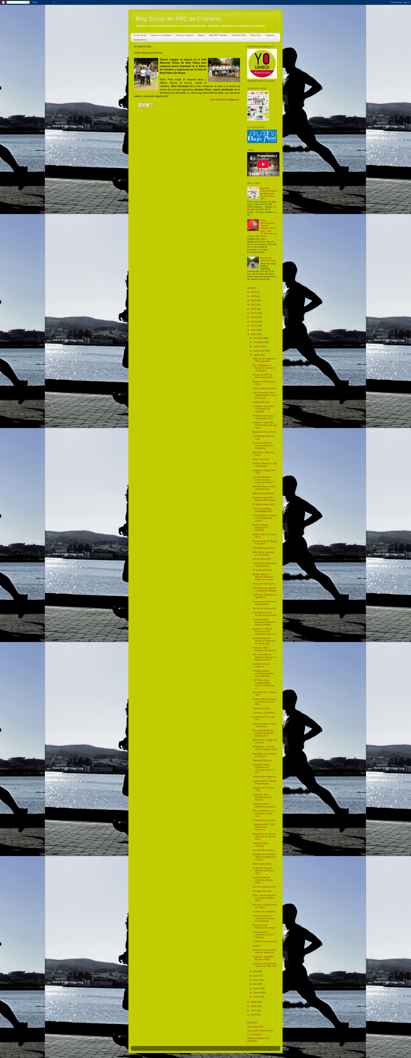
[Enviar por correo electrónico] (139, 105)
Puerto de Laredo (262, 708)
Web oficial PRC (255, 1027)
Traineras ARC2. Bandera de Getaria (264, 805)
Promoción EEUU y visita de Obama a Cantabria (263, 445)
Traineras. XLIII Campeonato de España (262, 797)
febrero (257, 992)
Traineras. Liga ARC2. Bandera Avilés (264, 958)
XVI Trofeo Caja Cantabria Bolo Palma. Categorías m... (263, 684)
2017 (254, 304)
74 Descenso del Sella (264, 820)
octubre (257, 346)
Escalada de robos (262, 891)
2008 (254, 1006)
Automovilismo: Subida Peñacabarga (264, 782)
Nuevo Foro (255, 35)
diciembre (258, 338)
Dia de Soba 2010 (262, 559)
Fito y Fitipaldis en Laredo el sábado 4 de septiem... (264, 368)
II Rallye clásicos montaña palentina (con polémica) (263, 673)
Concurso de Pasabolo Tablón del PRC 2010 (265, 964)
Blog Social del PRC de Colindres (179, 19)
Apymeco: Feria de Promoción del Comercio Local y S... (265, 631)
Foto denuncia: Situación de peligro (264, 926)
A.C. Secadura (254, 1034)
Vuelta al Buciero (261, 402)
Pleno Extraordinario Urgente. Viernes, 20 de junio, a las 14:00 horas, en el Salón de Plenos (261, 228)
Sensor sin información (264, 608)
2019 (254, 296)
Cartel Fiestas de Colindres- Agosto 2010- (263, 880)
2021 (254, 292)
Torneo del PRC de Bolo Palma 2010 (262, 376)
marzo (256, 988)
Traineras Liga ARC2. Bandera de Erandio (264, 498)
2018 (254, 300)
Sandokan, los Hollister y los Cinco (264, 754)
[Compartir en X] (147, 105)
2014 (254, 317)
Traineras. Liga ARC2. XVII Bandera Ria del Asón (264, 425)
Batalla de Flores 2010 (264, 432)
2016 (254, 309)
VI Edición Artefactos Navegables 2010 (263, 417)
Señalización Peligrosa (264, 776)
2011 (253, 330)
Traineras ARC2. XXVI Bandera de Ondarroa (264, 827)
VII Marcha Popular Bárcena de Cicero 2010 (263, 870)
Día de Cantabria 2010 (264, 887)
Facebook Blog (239, 35)
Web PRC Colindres (218, 35)
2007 (254, 1010)
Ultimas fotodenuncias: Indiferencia (264, 725)
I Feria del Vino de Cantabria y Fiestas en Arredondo (264, 918)
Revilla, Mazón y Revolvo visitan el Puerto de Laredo (263, 577)
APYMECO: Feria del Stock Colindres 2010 (265, 748)
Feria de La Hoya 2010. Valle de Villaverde (265, 951)
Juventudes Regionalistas (260, 1030)
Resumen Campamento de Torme (265, 906)
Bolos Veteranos (261, 459)
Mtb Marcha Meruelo (263, 493)
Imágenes (269, 35)
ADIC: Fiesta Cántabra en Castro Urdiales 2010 (264, 898)
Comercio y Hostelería (161, 35)
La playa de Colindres (264, 911)
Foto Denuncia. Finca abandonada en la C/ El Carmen (264, 395)
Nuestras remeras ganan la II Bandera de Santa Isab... (264, 641)
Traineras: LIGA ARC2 (264, 713)
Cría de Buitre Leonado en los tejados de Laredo (264, 518)
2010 (254, 334)
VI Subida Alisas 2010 (264, 504)
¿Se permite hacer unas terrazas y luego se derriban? (263, 479)
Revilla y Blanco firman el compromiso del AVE (264, 701)
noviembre (259, 342)
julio (255, 971)
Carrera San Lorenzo (263, 850)
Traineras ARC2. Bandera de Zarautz (264, 649)
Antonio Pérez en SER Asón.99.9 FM (264, 487)
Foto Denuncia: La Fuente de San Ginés (265, 613)
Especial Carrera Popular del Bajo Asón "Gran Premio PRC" (268, 193)
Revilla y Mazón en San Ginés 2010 (265, 464)
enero (256, 997)
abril (255, 984)
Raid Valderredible (262, 864)
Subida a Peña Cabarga (260, 844)
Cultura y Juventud (184, 35)
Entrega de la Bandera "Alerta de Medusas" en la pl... (264, 857)
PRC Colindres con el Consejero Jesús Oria (263, 813)
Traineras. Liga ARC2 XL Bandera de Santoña (263, 409)
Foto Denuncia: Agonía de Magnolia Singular (265, 589)
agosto (257, 355)
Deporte (201, 35)
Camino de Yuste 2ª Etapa (267, 259)
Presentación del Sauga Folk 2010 (265, 542)
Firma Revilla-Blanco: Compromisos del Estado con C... (263, 733)
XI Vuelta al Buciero (262, 570)
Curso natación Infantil (264, 388)
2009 (254, 1002)
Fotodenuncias (140, 40)
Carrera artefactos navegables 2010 (263, 509)
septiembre (259, 351)
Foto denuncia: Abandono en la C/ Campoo (263, 934)
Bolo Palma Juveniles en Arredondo (263, 553)
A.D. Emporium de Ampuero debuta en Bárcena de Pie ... (264, 657)
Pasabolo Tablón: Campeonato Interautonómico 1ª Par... (263, 769)
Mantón (256, 945)
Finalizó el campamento (265, 941)
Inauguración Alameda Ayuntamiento (264, 564)
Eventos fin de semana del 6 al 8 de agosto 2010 (264, 836)
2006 (254, 1015)
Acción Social (139, 35)
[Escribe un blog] (143, 105)
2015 (254, 313)
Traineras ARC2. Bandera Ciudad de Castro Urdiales (264, 622)
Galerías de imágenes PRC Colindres (264, 359)
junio (256, 976)
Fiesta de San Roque (263, 583)
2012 (254, 326)
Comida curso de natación (261, 665)
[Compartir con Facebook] (151, 105)
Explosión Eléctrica (262, 760)
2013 (254, 321)
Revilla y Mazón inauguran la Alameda (261, 527)
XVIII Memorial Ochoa (264, 548)
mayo (256, 980)
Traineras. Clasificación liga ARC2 (264, 596)
